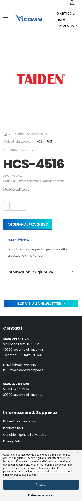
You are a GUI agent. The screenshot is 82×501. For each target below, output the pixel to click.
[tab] (41, 240)
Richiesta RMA (13, 428)
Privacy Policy (13, 441)
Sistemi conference (28, 134)
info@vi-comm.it (25, 365)
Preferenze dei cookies (41, 495)
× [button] (77, 452)
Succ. (27, 149)
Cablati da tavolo (17, 141)
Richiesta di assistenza (19, 421)
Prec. (12, 149)
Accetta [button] (41, 485)
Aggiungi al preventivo (28, 224)
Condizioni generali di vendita (24, 435)
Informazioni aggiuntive (30, 272)
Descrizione (18, 240)
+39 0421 (25, 355)
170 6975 (38, 355)
